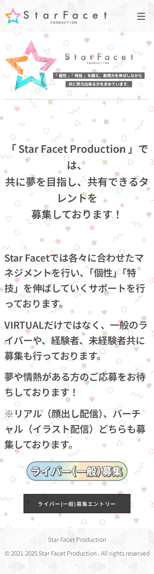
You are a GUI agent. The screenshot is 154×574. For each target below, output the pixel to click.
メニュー (141, 15)
